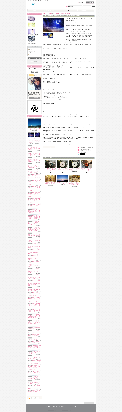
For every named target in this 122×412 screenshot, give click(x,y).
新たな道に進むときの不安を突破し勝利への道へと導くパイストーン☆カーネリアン (86, 170)
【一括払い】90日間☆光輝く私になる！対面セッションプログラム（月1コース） (34, 387)
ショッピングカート (90, 2)
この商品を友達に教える (84, 149)
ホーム (35, 10)
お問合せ (86, 10)
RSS (33, 398)
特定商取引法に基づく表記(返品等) (86, 147)
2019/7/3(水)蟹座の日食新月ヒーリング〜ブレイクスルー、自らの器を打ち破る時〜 (34, 234)
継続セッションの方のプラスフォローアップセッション (34, 205)
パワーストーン (31, 21)
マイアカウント (82, 2)
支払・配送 (50, 406)
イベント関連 (30, 41)
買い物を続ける (83, 152)
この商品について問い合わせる (86, 150)
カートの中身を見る (34, 58)
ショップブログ (69, 10)
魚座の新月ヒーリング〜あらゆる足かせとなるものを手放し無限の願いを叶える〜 (34, 310)
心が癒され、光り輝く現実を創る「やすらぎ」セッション (34, 392)
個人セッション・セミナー (33, 34)
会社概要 (30, 49)
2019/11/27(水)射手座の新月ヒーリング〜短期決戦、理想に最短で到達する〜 (34, 289)
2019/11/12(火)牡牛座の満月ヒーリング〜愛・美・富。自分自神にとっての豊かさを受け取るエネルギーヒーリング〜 (34, 283)
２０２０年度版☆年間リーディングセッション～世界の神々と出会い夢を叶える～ (34, 362)
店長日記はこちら (34, 98)
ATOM (37, 398)
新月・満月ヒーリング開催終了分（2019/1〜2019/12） (63, 13)
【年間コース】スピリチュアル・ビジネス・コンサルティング (34, 372)
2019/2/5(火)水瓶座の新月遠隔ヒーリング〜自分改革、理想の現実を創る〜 (34, 171)
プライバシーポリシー (69, 406)
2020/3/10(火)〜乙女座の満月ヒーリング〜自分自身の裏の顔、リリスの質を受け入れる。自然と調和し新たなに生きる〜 (34, 322)
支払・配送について (52, 10)
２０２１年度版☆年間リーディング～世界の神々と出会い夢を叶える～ (34, 357)
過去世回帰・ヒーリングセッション (62, 183)
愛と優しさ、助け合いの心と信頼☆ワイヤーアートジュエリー (34, 352)
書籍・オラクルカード (32, 43)
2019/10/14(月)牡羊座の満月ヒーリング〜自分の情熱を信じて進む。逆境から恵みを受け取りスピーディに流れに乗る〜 (34, 264)
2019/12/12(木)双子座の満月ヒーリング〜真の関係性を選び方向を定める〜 (34, 294)
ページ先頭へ (89, 403)
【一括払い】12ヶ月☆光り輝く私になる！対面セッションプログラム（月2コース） (74, 184)
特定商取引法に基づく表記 (58, 406)
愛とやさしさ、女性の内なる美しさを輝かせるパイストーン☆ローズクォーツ (62, 170)
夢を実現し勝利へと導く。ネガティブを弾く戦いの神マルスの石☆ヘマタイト (50, 170)
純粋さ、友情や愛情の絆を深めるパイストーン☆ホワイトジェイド (74, 169)
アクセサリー (30, 27)
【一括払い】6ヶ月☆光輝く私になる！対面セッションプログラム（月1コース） (34, 377)
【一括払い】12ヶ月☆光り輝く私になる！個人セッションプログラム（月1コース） (34, 382)
